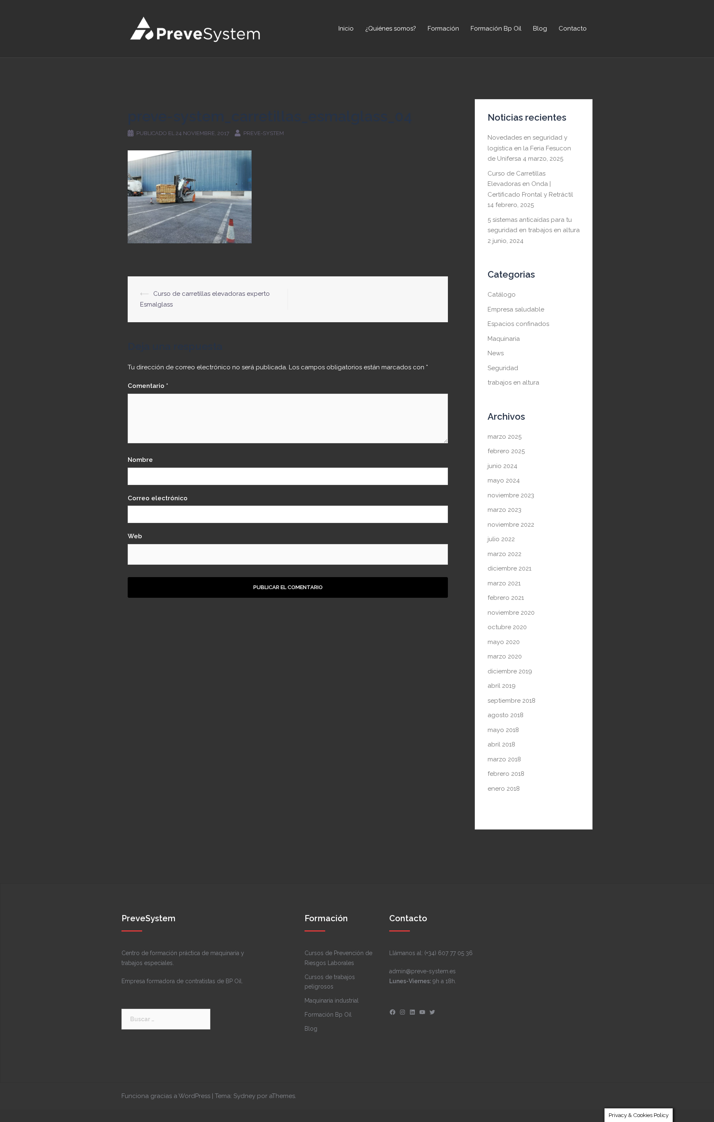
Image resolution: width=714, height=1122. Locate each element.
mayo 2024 (504, 480)
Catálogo (502, 294)
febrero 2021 (506, 597)
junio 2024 (502, 466)
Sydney (244, 1096)
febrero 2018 (506, 773)
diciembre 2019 (510, 671)
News (496, 353)
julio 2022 (501, 539)
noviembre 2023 (511, 495)
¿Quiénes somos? (390, 28)
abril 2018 (501, 744)
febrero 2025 (506, 451)
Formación (443, 28)
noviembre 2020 (511, 612)
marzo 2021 (504, 583)
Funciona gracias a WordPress (165, 1096)
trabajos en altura (513, 382)
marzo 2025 (504, 436)
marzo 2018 (504, 759)
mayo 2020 (504, 642)
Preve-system (263, 133)
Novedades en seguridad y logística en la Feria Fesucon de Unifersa (529, 148)
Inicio (346, 28)
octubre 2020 (507, 627)
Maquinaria (504, 338)
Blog (540, 28)
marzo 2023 (504, 509)
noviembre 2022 (511, 524)
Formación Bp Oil (496, 28)
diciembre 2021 (509, 568)
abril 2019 (502, 685)
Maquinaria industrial (332, 1000)
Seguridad (503, 368)
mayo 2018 (503, 730)
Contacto (573, 28)
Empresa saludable (516, 309)
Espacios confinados (518, 324)
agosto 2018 (506, 715)
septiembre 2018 (512, 700)
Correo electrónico (158, 498)
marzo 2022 (504, 554)
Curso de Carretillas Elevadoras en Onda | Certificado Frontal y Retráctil (530, 184)
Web (135, 536)
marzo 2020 (505, 656)
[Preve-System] (195, 28)
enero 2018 (504, 788)
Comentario (148, 386)
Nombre (140, 460)
